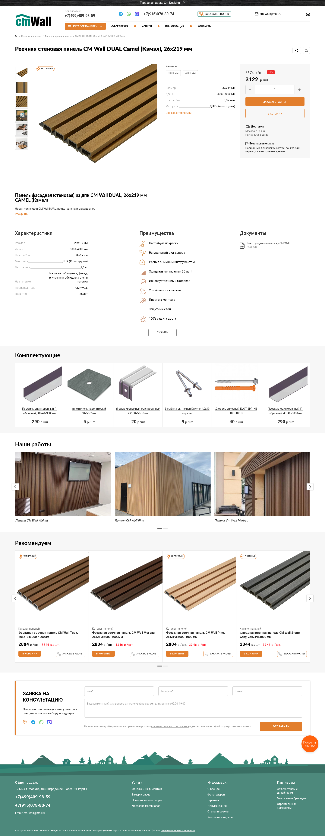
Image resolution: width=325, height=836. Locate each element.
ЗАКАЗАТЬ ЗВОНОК (292, 439)
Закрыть (313, 4)
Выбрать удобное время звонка (293, 450)
